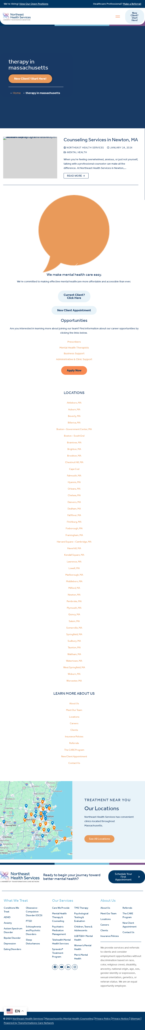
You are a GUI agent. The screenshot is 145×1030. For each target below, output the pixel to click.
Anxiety (8, 922)
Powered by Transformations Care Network (29, 1023)
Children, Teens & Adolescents (83, 928)
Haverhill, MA (74, 548)
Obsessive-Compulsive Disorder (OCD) (34, 911)
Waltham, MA (74, 654)
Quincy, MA (74, 614)
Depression (10, 943)
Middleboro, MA (74, 581)
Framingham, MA (74, 535)
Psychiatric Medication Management (59, 930)
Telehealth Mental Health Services (61, 941)
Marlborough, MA (74, 574)
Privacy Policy (103, 1018)
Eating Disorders (12, 949)
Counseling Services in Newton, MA (101, 140)
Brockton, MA (74, 455)
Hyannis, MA (74, 482)
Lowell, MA (74, 568)
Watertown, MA (74, 660)
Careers (74, 723)
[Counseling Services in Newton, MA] (30, 157)
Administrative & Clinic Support (74, 359)
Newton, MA (74, 594)
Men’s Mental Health (81, 956)
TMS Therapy (81, 907)
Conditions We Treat (11, 909)
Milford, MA (74, 587)
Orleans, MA (74, 488)
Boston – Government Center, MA (74, 429)
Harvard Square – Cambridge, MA (74, 541)
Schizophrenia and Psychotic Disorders (33, 930)
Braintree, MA (74, 442)
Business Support (74, 353)
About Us (74, 703)
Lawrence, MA (74, 561)
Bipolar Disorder (12, 937)
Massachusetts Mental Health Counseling (69, 1018)
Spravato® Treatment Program (57, 953)
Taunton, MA (74, 647)
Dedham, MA (74, 508)
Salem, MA (74, 621)
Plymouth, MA (74, 607)
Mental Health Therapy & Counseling (59, 917)
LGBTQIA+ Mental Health (83, 938)
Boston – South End (74, 435)
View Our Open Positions (33, 3)
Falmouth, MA (74, 475)
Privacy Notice (120, 1018)
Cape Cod (74, 469)
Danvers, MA (74, 502)
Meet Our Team (74, 710)
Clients (74, 729)
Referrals (74, 743)
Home (17, 92)
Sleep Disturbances (33, 941)
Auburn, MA (74, 409)
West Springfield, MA (74, 667)
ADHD (7, 917)
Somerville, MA (74, 627)
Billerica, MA (74, 422)
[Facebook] (55, 967)
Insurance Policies (74, 736)
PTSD (29, 921)
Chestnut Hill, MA (74, 462)
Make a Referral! (132, 3)
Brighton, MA (74, 449)
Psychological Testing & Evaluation (81, 917)
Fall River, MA (74, 515)
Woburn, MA (74, 674)
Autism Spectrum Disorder (13, 930)
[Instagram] (75, 967)
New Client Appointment (74, 756)
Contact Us (74, 763)
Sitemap (135, 1018)
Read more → (76, 175)
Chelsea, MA (74, 495)
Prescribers (74, 341)
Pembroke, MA (74, 601)
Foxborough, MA (74, 528)
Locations (74, 716)
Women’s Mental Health (82, 947)
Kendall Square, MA (74, 554)
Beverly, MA (74, 416)
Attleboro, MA (74, 402)
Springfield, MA (74, 634)
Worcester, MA (74, 680)
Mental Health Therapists (74, 347)
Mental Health (76, 152)
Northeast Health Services (85, 147)
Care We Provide (60, 907)
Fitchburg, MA (74, 521)
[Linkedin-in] (68, 967)
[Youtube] (61, 967)
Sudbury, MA (74, 640)
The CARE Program (74, 749)
